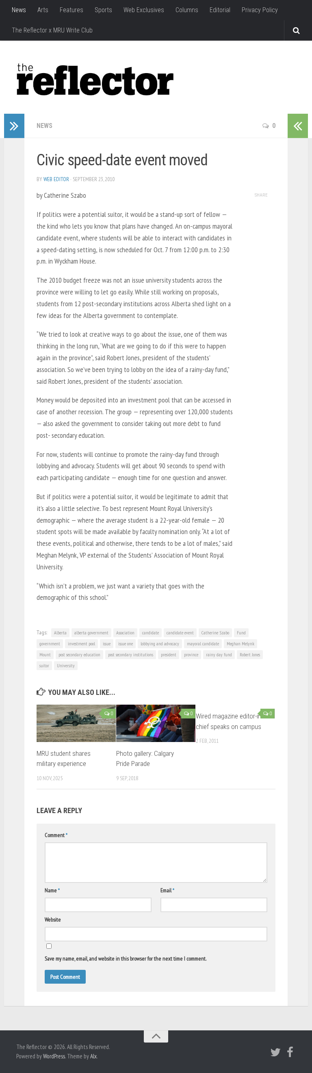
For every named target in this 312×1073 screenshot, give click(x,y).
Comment (56, 835)
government (49, 643)
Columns (187, 10)
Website (53, 919)
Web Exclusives (144, 10)
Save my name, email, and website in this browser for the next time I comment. (125, 958)
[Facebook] (290, 1052)
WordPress (54, 1056)
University (66, 665)
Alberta (60, 633)
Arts (42, 10)
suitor (44, 665)
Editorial (220, 10)
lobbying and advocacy (160, 643)
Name (52, 890)
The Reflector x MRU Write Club (52, 30)
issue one (125, 643)
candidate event (180, 633)
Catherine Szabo (215, 633)
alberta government (91, 633)
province (191, 654)
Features (71, 10)
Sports (103, 10)
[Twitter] (275, 1052)
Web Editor (56, 179)
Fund (241, 633)
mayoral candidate (203, 643)
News (19, 10)
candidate (150, 633)
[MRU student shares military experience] (76, 723)
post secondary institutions (130, 654)
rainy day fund (219, 654)
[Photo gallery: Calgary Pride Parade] (155, 723)
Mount (45, 654)
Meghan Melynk (240, 643)
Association (125, 633)
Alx (93, 1056)
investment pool (81, 643)
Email (167, 890)
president (168, 654)
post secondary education (79, 654)
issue (106, 643)
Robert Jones (250, 654)
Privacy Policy (260, 10)
